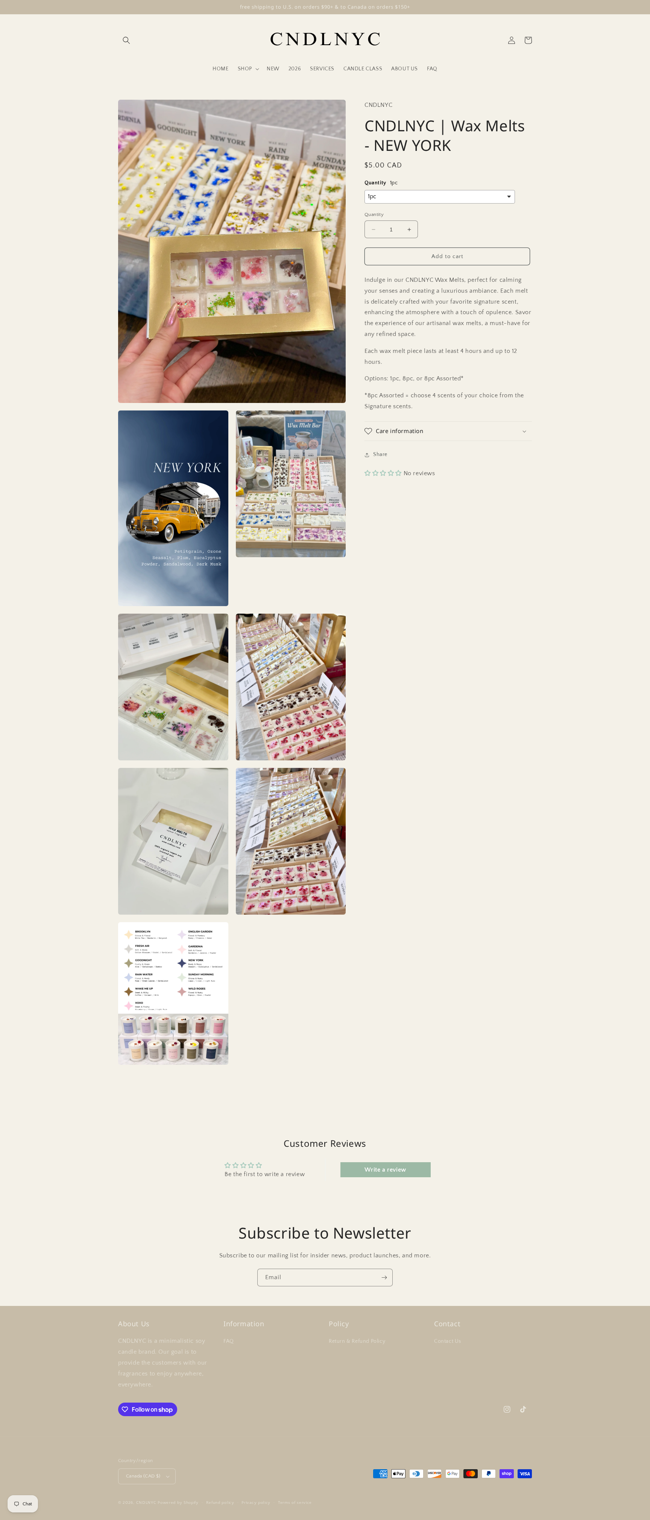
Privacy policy (255, 1502)
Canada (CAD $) (143, 1476)
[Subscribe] (384, 1277)
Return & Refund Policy (357, 1341)
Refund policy (220, 1502)
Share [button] (380, 454)
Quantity (374, 214)
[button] (126, 40)
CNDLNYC (146, 1502)
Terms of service (295, 1502)
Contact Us (447, 1341)
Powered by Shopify (178, 1502)
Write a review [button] (385, 1169)
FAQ (228, 1341)
